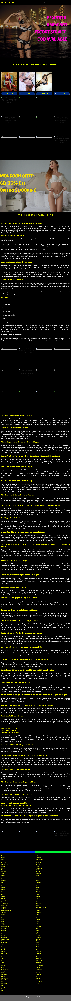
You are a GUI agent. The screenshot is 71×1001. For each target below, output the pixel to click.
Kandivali (38, 971)
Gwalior (38, 891)
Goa (2, 855)
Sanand (3, 919)
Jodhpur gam (39, 937)
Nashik (3, 882)
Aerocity (3, 889)
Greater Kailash (4, 862)
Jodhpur (38, 910)
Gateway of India (40, 957)
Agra (37, 893)
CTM (2, 967)
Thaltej (3, 987)
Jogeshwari (39, 969)
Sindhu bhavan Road (6, 910)
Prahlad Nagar (4, 955)
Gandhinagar (4, 925)
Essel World (39, 981)
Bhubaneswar (4, 905)
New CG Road (4, 978)
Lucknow (38, 925)
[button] (45, 3)
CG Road (3, 976)
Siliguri (37, 855)
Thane (37, 948)
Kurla (37, 942)
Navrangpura (4, 974)
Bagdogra (38, 896)
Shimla (37, 901)
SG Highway (4, 907)
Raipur (37, 889)
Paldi (2, 990)
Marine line (38, 958)
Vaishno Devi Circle (5, 926)
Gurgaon (3, 894)
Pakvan (3, 985)
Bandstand (38, 978)
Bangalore (38, 917)
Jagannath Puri (4, 903)
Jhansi (37, 866)
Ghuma (3, 917)
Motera (3, 935)
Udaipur (38, 909)
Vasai (37, 946)
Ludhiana (3, 880)
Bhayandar (38, 974)
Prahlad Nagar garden (6, 957)
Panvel (3, 875)
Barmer (37, 914)
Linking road (39, 955)
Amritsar (3, 884)
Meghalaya (3, 900)
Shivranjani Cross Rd (41, 907)
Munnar (38, 877)
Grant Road (38, 962)
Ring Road (3, 928)
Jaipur (37, 916)
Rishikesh (38, 873)
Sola (2, 944)
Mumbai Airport (39, 862)
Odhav (2, 962)
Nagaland (38, 871)
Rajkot (37, 932)
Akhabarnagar (4, 969)
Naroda (3, 965)
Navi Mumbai (39, 933)
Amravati (3, 896)
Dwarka (3, 877)
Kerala (37, 887)
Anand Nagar (4, 953)
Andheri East (39, 949)
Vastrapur (3, 912)
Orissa (37, 875)
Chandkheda (4, 937)
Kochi (37, 880)
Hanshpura (3, 971)
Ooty (37, 878)
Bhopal (3, 914)
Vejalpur (38, 935)
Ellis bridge (4, 981)
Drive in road (4, 983)
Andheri (3, 893)
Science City (4, 942)
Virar (37, 976)
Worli (2, 870)
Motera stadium (5, 939)
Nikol (2, 972)
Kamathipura (39, 964)
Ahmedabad (39, 868)
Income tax (3, 933)
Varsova (38, 980)
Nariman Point (4, 864)
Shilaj (2, 923)
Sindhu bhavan (4, 909)
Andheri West (39, 951)
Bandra (3, 866)
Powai (2, 859)
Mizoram (3, 901)
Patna (37, 894)
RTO (2, 960)
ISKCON (3, 951)
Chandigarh (38, 926)
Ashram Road (4, 932)
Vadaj (37, 905)
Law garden (4, 980)
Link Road (3, 871)
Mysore (38, 886)
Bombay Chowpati (5, 861)
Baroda (37, 930)
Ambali (3, 916)
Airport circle (4, 930)
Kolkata (38, 864)
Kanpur (3, 887)
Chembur (3, 857)
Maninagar (3, 941)
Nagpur (3, 886)
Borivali (38, 972)
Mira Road (3, 868)
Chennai (38, 919)
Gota (2, 946)
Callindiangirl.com (7, 2)
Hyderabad (38, 882)
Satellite (3, 949)
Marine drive (39, 960)
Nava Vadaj (38, 903)
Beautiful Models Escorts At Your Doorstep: (35, 64)
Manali (37, 861)
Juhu (2, 873)
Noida (2, 891)
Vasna (37, 983)
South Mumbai (39, 859)
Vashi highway (39, 965)
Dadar (2, 878)
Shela (2, 921)
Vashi (37, 944)
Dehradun (38, 900)
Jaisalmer (38, 912)
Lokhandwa (38, 857)
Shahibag (38, 939)
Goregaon (38, 967)
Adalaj (2, 958)
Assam (3, 898)
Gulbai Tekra (4, 989)
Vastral (3, 964)
